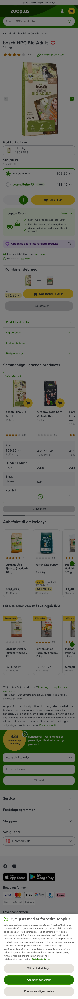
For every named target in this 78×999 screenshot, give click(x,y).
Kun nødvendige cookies (39, 991)
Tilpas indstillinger (39, 968)
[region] (39, 956)
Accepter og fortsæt (39, 980)
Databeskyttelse (41, 959)
